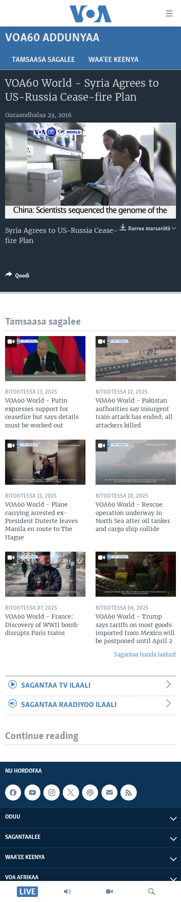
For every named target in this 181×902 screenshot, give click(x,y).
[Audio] (67, 891)
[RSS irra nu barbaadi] (128, 793)
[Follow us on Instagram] (51, 793)
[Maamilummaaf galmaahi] (109, 793)
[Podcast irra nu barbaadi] (90, 793)
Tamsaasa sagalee (43, 60)
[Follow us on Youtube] (32, 793)
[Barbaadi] (151, 891)
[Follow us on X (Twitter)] (71, 793)
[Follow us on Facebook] (13, 793)
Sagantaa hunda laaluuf (145, 654)
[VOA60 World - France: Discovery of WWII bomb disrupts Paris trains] (45, 574)
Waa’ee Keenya (113, 60)
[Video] (109, 891)
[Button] (17, 277)
